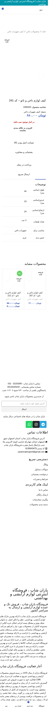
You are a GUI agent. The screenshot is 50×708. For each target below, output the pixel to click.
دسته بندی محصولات (39, 504)
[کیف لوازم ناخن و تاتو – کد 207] (35, 280)
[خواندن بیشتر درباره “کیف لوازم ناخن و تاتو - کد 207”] (28, 278)
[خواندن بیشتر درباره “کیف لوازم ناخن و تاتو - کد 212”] (6, 278)
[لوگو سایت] (24, 9)
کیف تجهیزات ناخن (15, 31)
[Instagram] (36, 424)
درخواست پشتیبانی (39, 474)
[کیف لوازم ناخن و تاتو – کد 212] (13, 280)
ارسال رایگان (42, 495)
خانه (44, 31)
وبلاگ (45, 464)
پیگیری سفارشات (40, 499)
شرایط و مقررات (40, 479)
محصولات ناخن (32, 31)
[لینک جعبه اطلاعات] (24, 139)
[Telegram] (43, 424)
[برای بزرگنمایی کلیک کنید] (41, 75)
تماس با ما (43, 490)
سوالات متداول (41, 469)
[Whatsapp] (29, 424)
